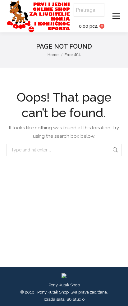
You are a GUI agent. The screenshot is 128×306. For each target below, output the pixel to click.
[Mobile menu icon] (116, 16)
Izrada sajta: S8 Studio (64, 299)
